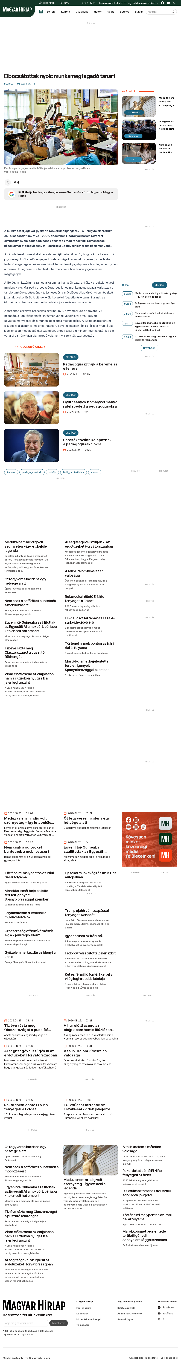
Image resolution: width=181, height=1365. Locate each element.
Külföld (65, 11)
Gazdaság (82, 11)
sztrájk (52, 472)
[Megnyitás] (41, 11)
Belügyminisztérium (73, 472)
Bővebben (149, 347)
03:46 (127, 337)
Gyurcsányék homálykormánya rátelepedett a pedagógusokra (90, 404)
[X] (174, 2)
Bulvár (139, 11)
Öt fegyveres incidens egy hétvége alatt (166, 125)
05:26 (127, 293)
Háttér (98, 11)
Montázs (134, 112)
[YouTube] (168, 2)
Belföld (51, 11)
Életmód (124, 11)
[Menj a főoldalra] (17, 9)
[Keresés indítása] (173, 11)
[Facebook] (162, 2)
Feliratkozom (58, 1323)
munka (94, 472)
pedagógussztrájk (32, 472)
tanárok (11, 472)
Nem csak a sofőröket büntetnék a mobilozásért (166, 150)
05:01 (127, 303)
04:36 (127, 313)
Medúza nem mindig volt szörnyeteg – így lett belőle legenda (166, 105)
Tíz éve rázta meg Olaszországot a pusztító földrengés (155, 338)
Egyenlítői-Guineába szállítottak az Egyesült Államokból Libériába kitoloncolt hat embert (155, 326)
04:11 (127, 323)
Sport (110, 11)
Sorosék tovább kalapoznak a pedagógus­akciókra (87, 442)
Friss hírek (48, 2)
